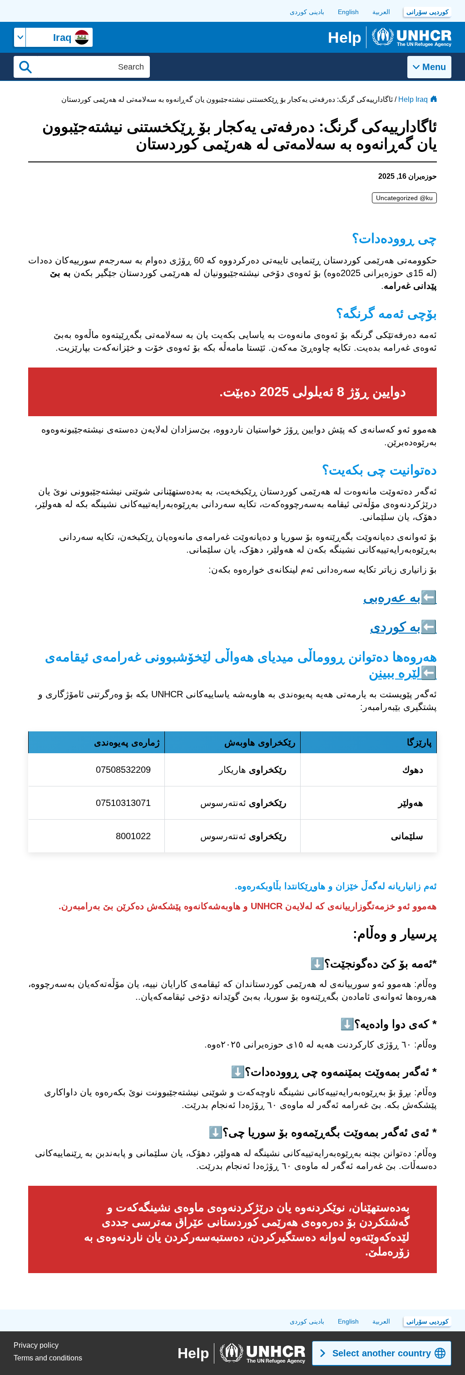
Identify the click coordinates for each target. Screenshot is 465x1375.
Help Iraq (413, 99)
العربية (381, 11)
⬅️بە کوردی (403, 627)
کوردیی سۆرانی (427, 11)
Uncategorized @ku (404, 197)
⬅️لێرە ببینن (403, 672)
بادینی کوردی (307, 11)
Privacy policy (36, 1345)
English (348, 11)
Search (25, 67)
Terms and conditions (48, 1358)
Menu (434, 67)
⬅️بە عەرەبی (400, 597)
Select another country (381, 1353)
